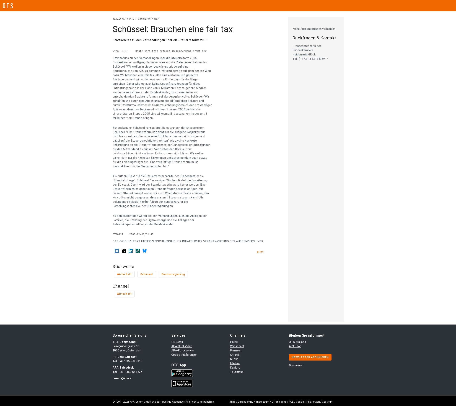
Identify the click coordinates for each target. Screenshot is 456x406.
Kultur (234, 359)
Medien (235, 363)
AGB (291, 401)
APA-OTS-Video (181, 346)
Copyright (327, 401)
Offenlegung (279, 401)
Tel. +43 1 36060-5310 (127, 361)
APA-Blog (295, 346)
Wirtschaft (237, 346)
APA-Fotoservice (182, 350)
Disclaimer (295, 365)
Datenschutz (245, 401)
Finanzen (235, 350)
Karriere (235, 367)
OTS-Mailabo (297, 342)
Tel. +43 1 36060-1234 (127, 372)
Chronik (235, 354)
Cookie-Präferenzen (184, 354)
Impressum (262, 401)
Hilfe (232, 401)
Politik (234, 342)
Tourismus (236, 372)
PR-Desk (177, 342)
